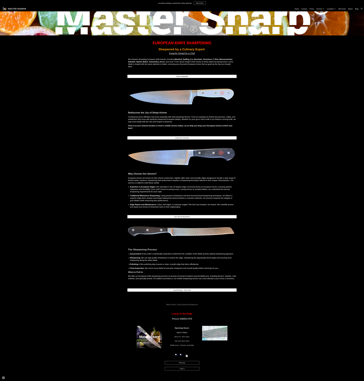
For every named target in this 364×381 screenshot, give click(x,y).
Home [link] (297, 9)
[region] (182, 3)
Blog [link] (356, 9)
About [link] (350, 9)
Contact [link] (304, 9)
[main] (182, 54)
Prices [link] (312, 9)
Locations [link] (330, 9)
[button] (361, 8)
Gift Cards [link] (342, 9)
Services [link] (319, 9)
